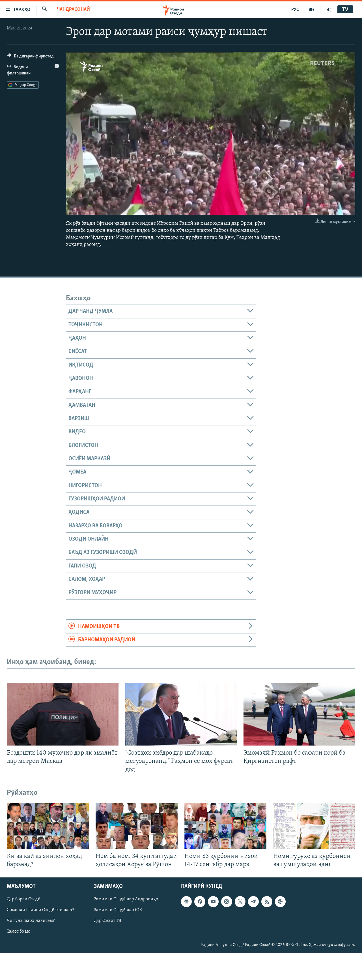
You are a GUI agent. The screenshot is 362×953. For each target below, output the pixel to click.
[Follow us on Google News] (186, 901)
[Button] (30, 57)
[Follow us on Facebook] (199, 901)
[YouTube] (311, 9)
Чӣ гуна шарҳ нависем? (31, 920)
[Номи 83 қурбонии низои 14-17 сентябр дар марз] (225, 826)
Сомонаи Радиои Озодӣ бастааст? (40, 910)
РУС (295, 9)
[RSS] (266, 901)
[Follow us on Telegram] (253, 901)
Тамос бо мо (18, 931)
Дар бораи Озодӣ (24, 899)
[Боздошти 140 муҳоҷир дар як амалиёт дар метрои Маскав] (62, 714)
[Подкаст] (280, 901)
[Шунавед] (328, 9)
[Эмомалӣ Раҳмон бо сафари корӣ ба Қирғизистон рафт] (299, 714)
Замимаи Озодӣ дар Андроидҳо (126, 899)
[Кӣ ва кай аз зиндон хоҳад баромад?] (48, 826)
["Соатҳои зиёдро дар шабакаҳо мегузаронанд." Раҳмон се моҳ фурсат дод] (181, 714)
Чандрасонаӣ (73, 9)
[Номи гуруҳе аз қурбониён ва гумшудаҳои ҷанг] (314, 826)
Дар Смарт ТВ (107, 920)
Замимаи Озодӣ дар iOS (118, 910)
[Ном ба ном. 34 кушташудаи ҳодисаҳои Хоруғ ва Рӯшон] (137, 826)
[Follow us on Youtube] (213, 901)
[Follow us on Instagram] (226, 901)
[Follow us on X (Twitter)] (240, 901)
